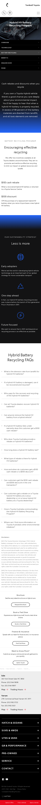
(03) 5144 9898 (12, 682)
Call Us (4, 12)
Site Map (12, 789)
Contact (8, 768)
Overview (5, 42)
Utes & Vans (9, 737)
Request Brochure (20, 604)
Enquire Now (6, 63)
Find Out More (20, 643)
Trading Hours (16, 689)
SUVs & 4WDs (10, 730)
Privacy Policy (21, 789)
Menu (38, 12)
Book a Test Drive (20, 624)
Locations (10, 12)
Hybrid (19, 669)
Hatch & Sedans (12, 722)
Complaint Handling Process (11, 791)
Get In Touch (20, 663)
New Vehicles (10, 669)
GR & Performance (14, 745)
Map (3, 689)
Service (7, 760)
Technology (6, 47)
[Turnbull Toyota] (5, 5)
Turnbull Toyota (32, 5)
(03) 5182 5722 (12, 702)
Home (2, 669)
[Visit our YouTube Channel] (7, 779)
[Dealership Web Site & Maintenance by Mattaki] (6, 796)
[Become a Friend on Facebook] (3, 779)
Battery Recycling (8, 53)
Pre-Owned (9, 753)
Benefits (4, 58)
